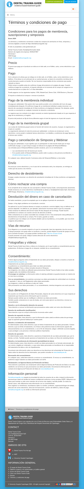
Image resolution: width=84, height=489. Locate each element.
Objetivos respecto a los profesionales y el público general (27, 469)
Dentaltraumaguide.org (15, 377)
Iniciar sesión (70, 1)
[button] (74, 9)
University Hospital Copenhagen (23, 458)
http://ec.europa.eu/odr (54, 233)
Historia (12, 475)
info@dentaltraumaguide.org (22, 58)
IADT (15, 454)
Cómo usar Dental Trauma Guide (20, 473)
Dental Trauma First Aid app (22, 450)
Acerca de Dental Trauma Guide (19, 471)
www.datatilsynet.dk (60, 352)
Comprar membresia (54, 1)
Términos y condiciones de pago (19, 477)
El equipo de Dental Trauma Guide (20, 467)
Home (12, 409)
